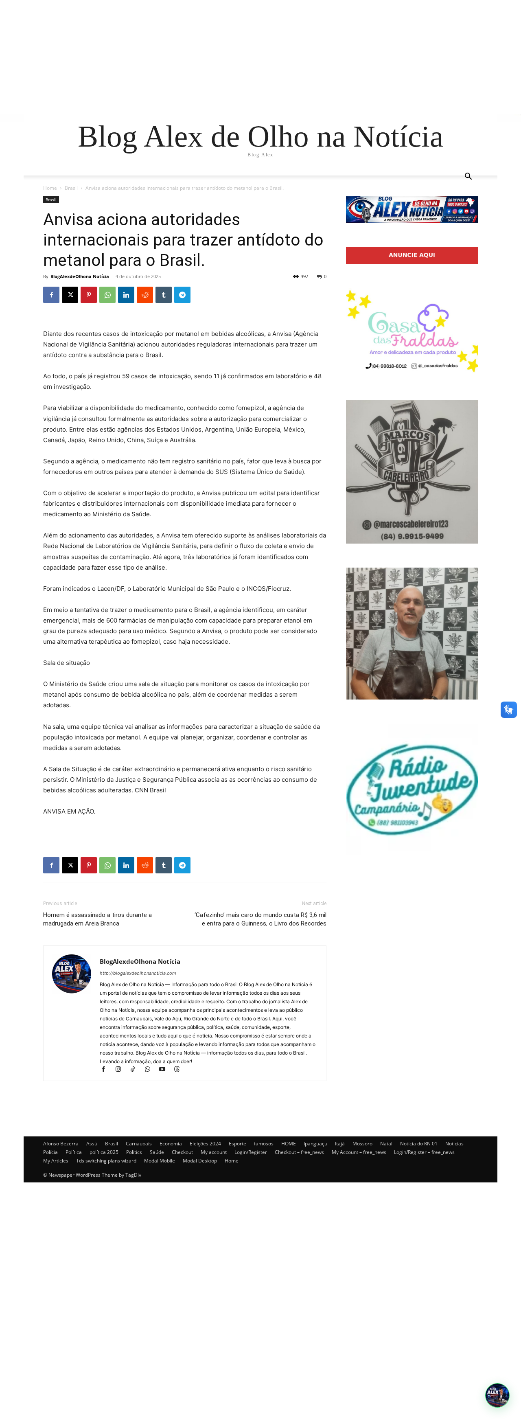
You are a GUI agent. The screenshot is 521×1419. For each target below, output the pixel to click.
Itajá (340, 1143)
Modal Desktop (200, 1160)
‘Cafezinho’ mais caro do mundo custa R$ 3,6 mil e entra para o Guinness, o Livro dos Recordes (260, 919)
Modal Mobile (159, 1160)
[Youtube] (165, 1070)
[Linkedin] (126, 295)
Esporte (237, 1143)
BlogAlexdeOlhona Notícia (79, 276)
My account (214, 1152)
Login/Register (250, 1152)
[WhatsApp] (107, 295)
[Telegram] (182, 295)
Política (74, 1152)
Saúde (157, 1152)
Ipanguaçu (315, 1143)
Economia (171, 1143)
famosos (264, 1143)
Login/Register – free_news (424, 1152)
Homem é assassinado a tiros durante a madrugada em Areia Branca (97, 919)
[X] (70, 295)
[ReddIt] (145, 295)
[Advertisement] (244, 57)
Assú (91, 1143)
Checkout (182, 1152)
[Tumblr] (163, 295)
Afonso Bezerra (61, 1143)
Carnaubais (139, 1143)
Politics (134, 1152)
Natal (386, 1143)
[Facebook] (51, 295)
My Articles (55, 1160)
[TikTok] (136, 1070)
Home (50, 187)
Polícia (50, 1152)
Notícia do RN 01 (419, 1143)
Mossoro (362, 1143)
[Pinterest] (89, 295)
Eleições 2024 (205, 1143)
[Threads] (179, 1070)
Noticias (454, 1143)
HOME (288, 1143)
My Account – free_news (359, 1152)
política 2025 (104, 1152)
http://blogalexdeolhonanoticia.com (138, 973)
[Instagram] (121, 1070)
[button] (468, 177)
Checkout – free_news (299, 1152)
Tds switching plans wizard (106, 1160)
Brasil (71, 187)
